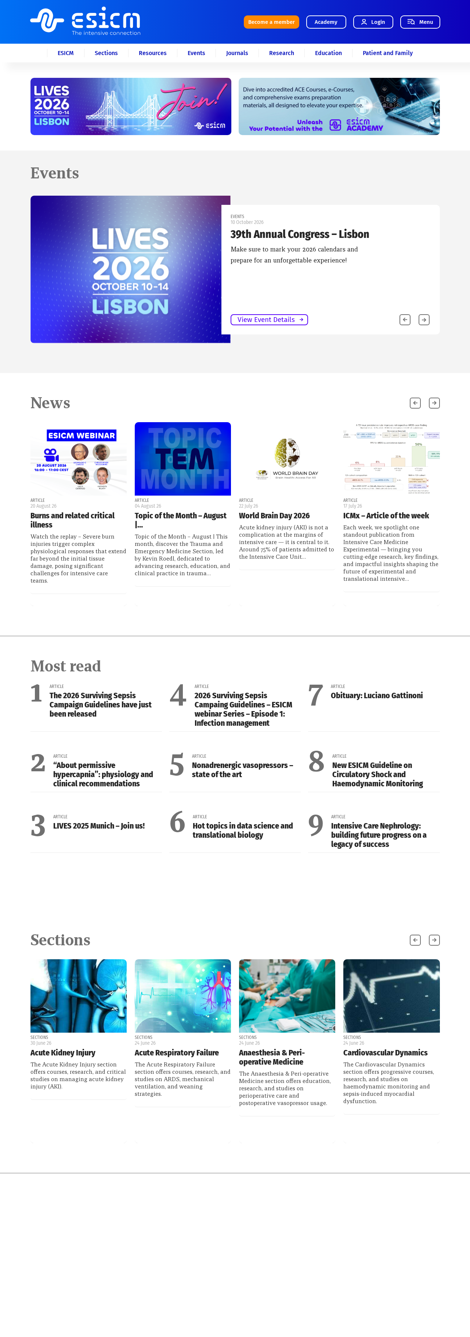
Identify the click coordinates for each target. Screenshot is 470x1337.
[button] (424, 319)
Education (328, 53)
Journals (237, 53)
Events (196, 53)
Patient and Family (388, 53)
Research (281, 53)
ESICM (66, 53)
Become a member (271, 22)
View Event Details (266, 319)
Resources (153, 53)
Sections (106, 53)
